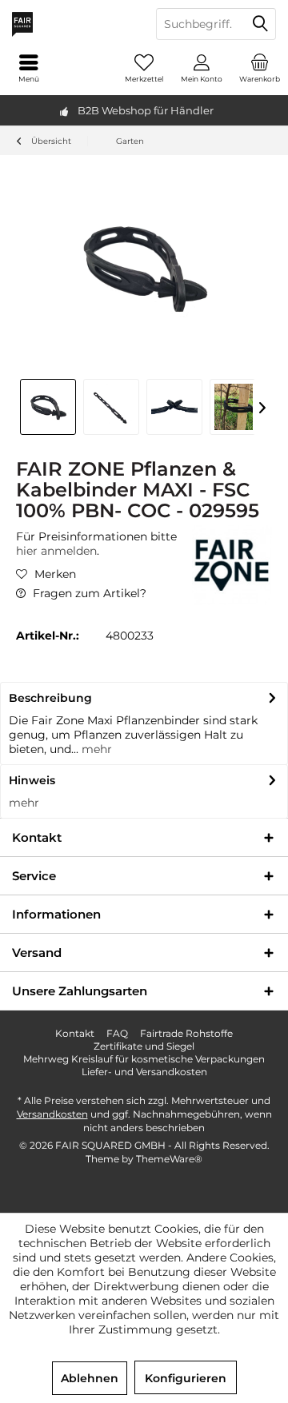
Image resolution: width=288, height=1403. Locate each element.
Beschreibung (50, 698)
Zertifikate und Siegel (144, 1046)
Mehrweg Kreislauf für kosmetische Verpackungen (144, 1059)
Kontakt (74, 1033)
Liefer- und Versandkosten (144, 1072)
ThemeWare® (169, 1159)
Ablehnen (89, 1378)
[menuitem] (259, 68)
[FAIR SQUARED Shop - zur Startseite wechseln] (72, 24)
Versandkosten (52, 1114)
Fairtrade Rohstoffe (186, 1033)
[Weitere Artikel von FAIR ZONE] (232, 565)
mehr (95, 749)
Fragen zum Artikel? (88, 593)
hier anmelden (56, 551)
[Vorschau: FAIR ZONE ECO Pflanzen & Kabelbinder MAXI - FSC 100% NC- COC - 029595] (48, 407)
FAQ (117, 1033)
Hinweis (32, 780)
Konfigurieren (185, 1378)
